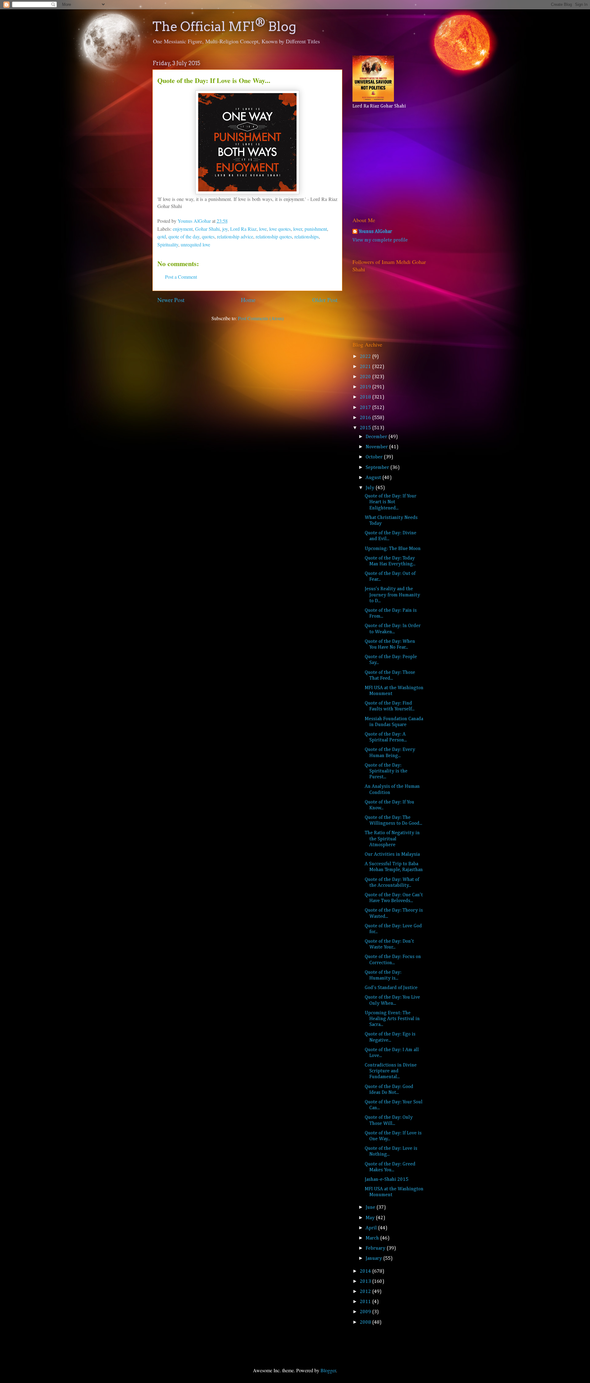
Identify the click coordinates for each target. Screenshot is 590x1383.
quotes (208, 236)
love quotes (280, 229)
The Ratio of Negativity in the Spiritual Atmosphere (392, 839)
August (374, 477)
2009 (366, 1312)
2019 (366, 387)
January (374, 1258)
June (371, 1207)
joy (225, 229)
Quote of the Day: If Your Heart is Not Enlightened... (390, 502)
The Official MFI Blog (224, 26)
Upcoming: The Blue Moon (393, 548)
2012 (366, 1291)
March (373, 1238)
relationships (306, 236)
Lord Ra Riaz (243, 229)
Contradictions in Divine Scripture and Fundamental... (391, 1071)
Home (248, 300)
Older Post (324, 300)
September (378, 467)
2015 (366, 428)
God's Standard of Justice (391, 987)
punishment (316, 229)
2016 (366, 417)
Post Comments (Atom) (261, 318)
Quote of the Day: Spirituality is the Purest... (386, 771)
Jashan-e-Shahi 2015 (386, 1179)
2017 (366, 407)
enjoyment (183, 229)
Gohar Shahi (207, 229)
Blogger (328, 1370)
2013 (366, 1281)
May (371, 1218)
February (376, 1248)
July (371, 487)
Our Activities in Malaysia (392, 854)
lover (297, 229)
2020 (366, 377)
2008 (366, 1322)
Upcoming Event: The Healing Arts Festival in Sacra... (392, 1019)
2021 (366, 366)
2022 (366, 356)
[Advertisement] (390, 161)
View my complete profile (380, 240)
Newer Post (170, 300)
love (263, 229)
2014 (366, 1271)
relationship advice (235, 236)
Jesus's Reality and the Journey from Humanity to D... (392, 595)
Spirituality (167, 244)
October (375, 457)
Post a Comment (181, 276)
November (377, 447)
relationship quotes (274, 236)
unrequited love (195, 244)
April (372, 1228)
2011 (366, 1301)
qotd (161, 236)
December (377, 436)
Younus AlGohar (375, 231)
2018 (366, 397)
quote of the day (183, 236)
